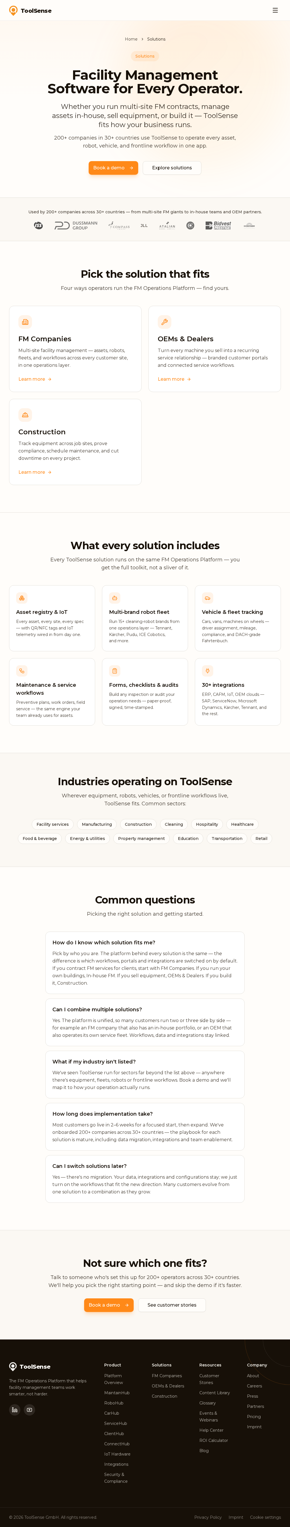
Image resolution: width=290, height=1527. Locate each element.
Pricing (254, 1416)
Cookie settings (265, 1517)
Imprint (254, 1426)
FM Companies (167, 1375)
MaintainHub (117, 1392)
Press (252, 1396)
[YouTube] (29, 1410)
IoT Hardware (117, 1454)
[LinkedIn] (14, 1410)
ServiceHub (115, 1423)
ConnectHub (117, 1443)
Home (131, 39)
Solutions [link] (156, 39)
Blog (204, 1450)
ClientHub (114, 1433)
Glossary (207, 1403)
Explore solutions (172, 167)
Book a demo (109, 167)
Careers (254, 1386)
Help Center (211, 1430)
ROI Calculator (213, 1440)
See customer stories (172, 1305)
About (253, 1375)
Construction (164, 1396)
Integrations (116, 1464)
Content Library (214, 1392)
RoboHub (113, 1403)
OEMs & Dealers (168, 1386)
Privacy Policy (208, 1517)
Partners (255, 1406)
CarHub (111, 1413)
